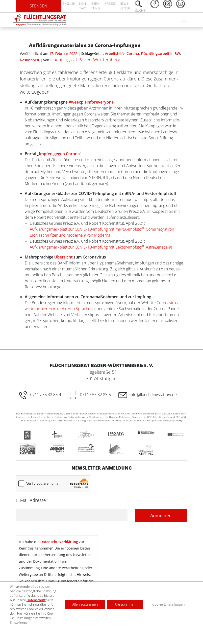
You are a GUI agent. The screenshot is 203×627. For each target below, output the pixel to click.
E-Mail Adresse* (32, 500)
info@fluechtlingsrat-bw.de (153, 394)
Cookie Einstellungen (168, 604)
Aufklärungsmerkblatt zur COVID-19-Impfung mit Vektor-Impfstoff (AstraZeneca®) (101, 247)
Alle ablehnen (125, 604)
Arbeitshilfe (115, 53)
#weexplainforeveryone (91, 102)
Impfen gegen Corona (59, 153)
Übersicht (63, 257)
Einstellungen (19, 622)
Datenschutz (36, 600)
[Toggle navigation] (184, 20)
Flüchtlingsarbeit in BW (160, 53)
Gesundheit (29, 60)
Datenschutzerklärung (59, 541)
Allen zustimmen (85, 604)
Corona (133, 53)
